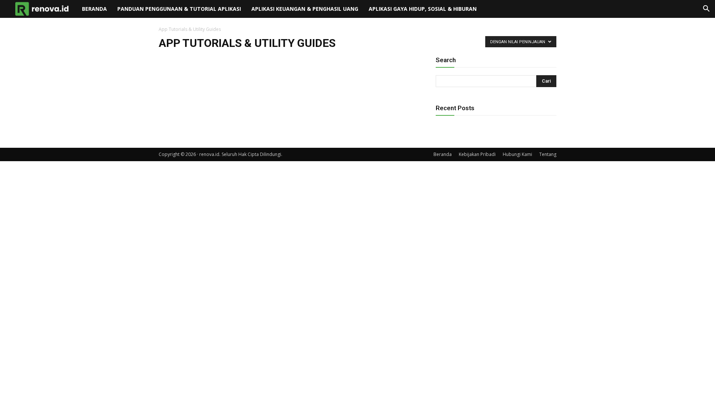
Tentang (547, 154)
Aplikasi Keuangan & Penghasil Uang (304, 8)
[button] (706, 9)
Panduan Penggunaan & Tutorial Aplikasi (179, 8)
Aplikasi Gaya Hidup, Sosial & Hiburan (423, 8)
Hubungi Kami (517, 154)
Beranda (94, 8)
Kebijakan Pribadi (477, 154)
